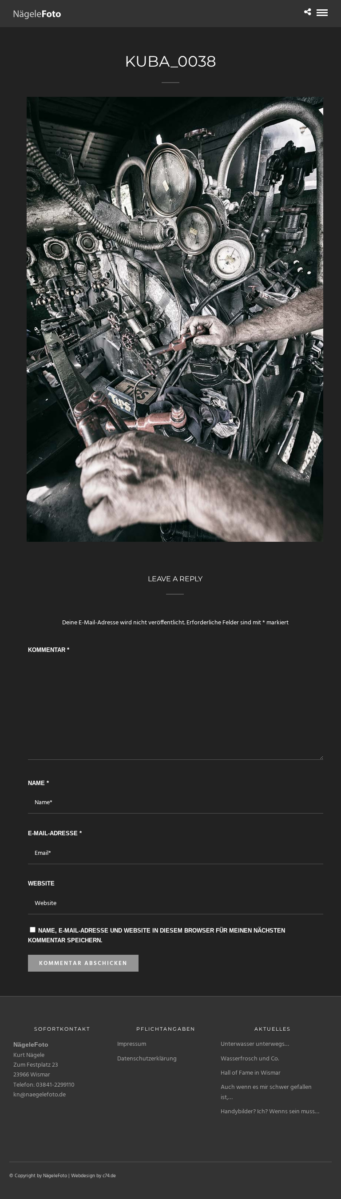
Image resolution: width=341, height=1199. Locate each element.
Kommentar (48, 650)
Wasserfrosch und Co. (250, 1059)
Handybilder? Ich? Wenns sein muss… (270, 1112)
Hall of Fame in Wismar (251, 1073)
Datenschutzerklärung (147, 1059)
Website (41, 883)
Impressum (131, 1044)
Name (38, 783)
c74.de (109, 1176)
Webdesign (83, 1176)
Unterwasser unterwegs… (255, 1044)
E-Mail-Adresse (55, 833)
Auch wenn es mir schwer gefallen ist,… (266, 1092)
